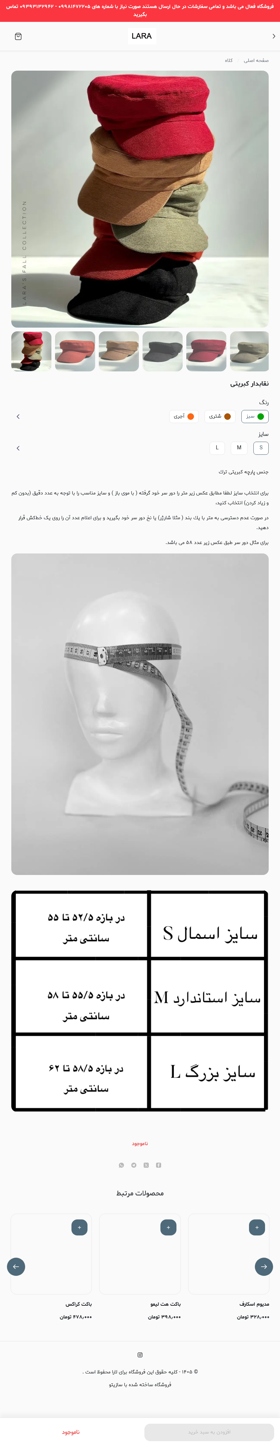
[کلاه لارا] (142, 36)
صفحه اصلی (256, 60)
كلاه (229, 60)
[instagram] (140, 1354)
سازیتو (115, 1385)
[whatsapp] (121, 1166)
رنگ (264, 403)
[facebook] (158, 1166)
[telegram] (133, 1166)
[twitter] (146, 1166)
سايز (263, 434)
